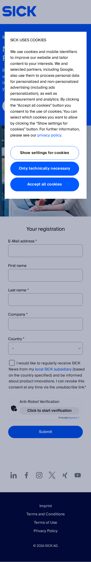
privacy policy (49, 135)
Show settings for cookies (44, 153)
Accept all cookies (44, 184)
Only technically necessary (44, 168)
